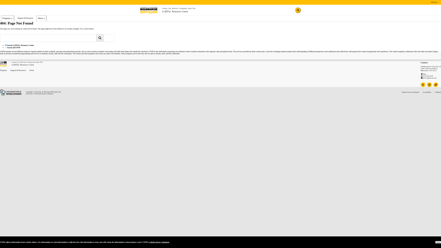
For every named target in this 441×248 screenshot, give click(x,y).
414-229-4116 (428, 76)
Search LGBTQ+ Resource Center (20, 45)
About (40, 18)
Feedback (438, 92)
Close (438, 242)
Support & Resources (25, 18)
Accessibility (427, 92)
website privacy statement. (159, 242)
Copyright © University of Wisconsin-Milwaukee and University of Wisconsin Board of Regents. (43, 93)
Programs (6, 18)
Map (424, 74)
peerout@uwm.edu (430, 78)
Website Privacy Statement (410, 92)
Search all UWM (13, 48)
